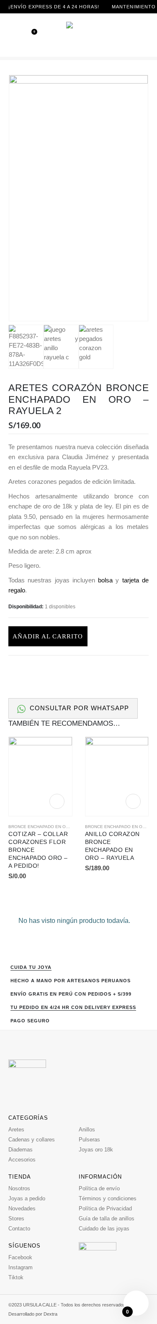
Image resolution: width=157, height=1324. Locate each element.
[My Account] (144, 35)
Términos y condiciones (107, 1198)
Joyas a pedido (26, 1198)
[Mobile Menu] (14, 35)
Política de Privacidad (105, 1208)
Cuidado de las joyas (104, 1228)
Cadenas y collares (31, 1139)
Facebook (79, 670)
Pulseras (89, 1139)
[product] (40, 776)
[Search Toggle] (132, 35)
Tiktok (15, 1277)
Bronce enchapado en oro (40, 826)
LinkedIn (110, 670)
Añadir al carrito (48, 636)
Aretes (16, 1129)
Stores (16, 1218)
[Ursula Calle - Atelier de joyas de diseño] (78, 35)
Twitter (94, 670)
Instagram (20, 1267)
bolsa (105, 580)
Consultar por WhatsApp (78, 708)
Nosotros (19, 1188)
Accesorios (22, 1159)
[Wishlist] (28, 35)
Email (141, 670)
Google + (125, 670)
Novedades (22, 1208)
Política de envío (99, 1188)
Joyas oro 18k (96, 1149)
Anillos (87, 1129)
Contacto (19, 1228)
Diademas (20, 1149)
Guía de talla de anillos (106, 1218)
